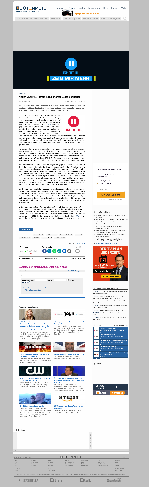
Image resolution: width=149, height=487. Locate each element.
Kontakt (117, 465)
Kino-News (101, 462)
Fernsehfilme (85, 474)
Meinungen (94, 8)
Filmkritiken (42, 474)
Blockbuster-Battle (102, 467)
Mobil (16, 465)
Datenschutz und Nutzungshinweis (119, 467)
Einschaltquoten (64, 474)
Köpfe (49, 468)
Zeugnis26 (56, 18)
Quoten (82, 8)
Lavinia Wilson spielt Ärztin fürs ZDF (108, 310)
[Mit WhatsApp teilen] (54, 251)
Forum (114, 8)
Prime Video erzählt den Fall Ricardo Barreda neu (112, 219)
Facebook (17, 468)
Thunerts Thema (90, 18)
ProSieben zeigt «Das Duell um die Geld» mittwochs (109, 318)
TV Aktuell (26, 474)
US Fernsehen (50, 474)
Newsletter (17, 464)
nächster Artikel (76, 258)
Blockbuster (78, 474)
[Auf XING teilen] (59, 251)
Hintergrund (34, 462)
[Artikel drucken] (69, 251)
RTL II (49, 125)
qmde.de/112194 (80, 243)
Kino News (20, 474)
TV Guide (71, 474)
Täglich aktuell (69, 465)
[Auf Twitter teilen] (49, 251)
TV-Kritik (83, 464)
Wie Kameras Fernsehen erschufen (31, 18)
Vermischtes (51, 464)
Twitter (16, 470)
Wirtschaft (50, 465)
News (72, 8)
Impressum (117, 471)
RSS (16, 462)
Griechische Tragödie (110, 18)
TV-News (50, 462)
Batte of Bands (39, 235)
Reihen (33, 464)
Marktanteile (68, 464)
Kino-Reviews (84, 465)
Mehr (124, 8)
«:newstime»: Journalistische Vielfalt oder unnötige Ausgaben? (109, 236)
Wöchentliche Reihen (70, 462)
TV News (56, 474)
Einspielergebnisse (103, 465)
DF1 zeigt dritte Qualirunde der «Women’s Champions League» (109, 227)
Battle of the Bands (66, 235)
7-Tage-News (18, 467)
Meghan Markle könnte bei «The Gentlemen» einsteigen (110, 216)
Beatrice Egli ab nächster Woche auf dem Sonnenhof (110, 302)
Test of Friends (60, 238)
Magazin (61, 8)
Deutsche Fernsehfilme (113, 474)
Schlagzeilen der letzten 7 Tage (106, 243)
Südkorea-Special (72, 18)
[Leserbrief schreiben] (77, 251)
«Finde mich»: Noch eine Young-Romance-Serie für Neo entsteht (110, 306)
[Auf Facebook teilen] (44, 251)
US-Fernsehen (51, 470)
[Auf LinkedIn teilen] (64, 251)
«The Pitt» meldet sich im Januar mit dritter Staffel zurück (110, 223)
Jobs (116, 464)
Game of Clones (25, 238)
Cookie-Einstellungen (120, 470)
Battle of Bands (51, 235)
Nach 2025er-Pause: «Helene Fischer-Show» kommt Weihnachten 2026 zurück (110, 240)
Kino (105, 8)
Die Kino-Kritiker (102, 464)
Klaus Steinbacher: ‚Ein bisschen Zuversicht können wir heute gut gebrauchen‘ (110, 231)
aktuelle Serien (93, 474)
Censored (78, 235)
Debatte (83, 462)
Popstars (36, 238)
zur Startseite (52, 258)
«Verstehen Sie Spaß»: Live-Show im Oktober (108, 314)
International (51, 467)
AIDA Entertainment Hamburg (114, 354)
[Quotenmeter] (32, 9)
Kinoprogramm (102, 474)
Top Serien (122, 474)
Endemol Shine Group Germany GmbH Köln (112, 330)
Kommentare (26, 229)
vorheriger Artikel (27, 258)
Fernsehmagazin (34, 474)
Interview (33, 465)
